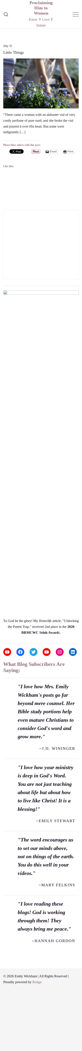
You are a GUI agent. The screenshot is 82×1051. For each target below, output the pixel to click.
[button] (5, 207)
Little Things (13, 52)
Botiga (37, 982)
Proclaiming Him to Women (41, 7)
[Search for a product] (6, 14)
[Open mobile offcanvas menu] (76, 14)
